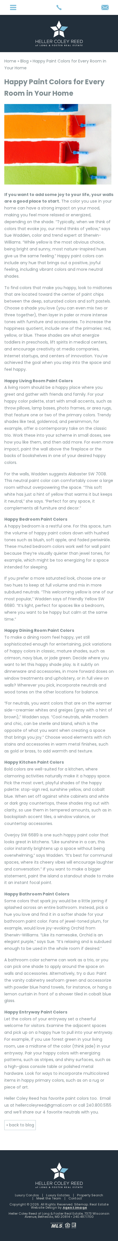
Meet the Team (48, 1198)
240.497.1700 (83, 1216)
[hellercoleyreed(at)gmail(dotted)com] (105, 7)
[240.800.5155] (59, 7)
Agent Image (75, 1207)
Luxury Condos (27, 1195)
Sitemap (81, 1204)
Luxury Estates (58, 1195)
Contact (75, 1198)
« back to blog (20, 1125)
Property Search (90, 1195)
